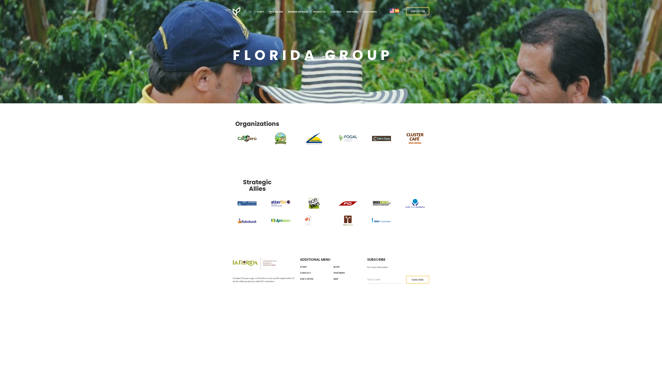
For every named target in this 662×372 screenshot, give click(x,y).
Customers (370, 11)
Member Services (298, 11)
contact (305, 273)
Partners (352, 11)
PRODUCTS (319, 11)
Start (260, 11)
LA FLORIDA (236, 11)
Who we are (276, 11)
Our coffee (306, 279)
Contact (336, 11)
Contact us (417, 11)
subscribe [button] (418, 279)
